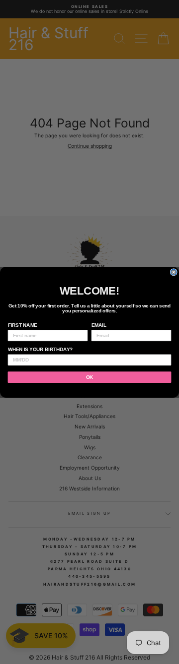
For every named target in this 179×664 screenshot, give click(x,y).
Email (98, 324)
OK (89, 376)
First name (22, 324)
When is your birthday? (40, 349)
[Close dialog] (174, 272)
